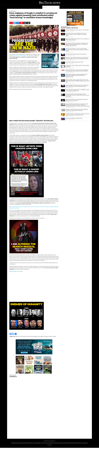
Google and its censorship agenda (19, 55)
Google (35, 336)
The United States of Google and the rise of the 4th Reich (76, 54)
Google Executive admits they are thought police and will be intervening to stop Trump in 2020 (77, 100)
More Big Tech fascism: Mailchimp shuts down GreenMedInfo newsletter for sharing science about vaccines (77, 110)
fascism (29, 336)
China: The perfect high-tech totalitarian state (74, 118)
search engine (40, 336)
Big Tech (18, 336)
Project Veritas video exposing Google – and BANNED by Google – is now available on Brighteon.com (77, 90)
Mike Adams (18, 20)
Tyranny (54, 336)
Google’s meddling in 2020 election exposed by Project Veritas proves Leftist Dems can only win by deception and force (77, 86)
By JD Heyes (71, 36)
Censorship (22, 336)
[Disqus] (34, 392)
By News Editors (72, 41)
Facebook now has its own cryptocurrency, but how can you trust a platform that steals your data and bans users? (77, 114)
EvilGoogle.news (15, 271)
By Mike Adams (72, 31)
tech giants (46, 336)
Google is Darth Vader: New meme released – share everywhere (77, 29)
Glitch (32, 336)
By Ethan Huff (71, 72)
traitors (50, 336)
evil (26, 336)
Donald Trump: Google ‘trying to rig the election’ (74, 62)
